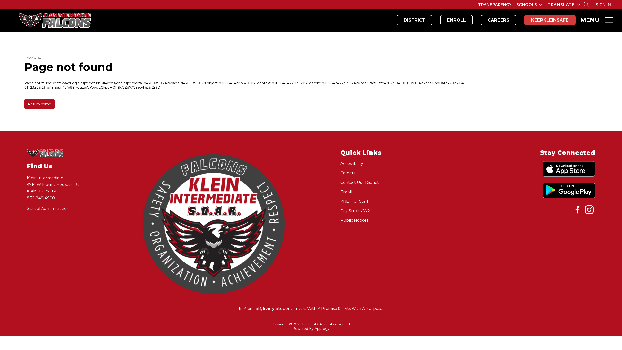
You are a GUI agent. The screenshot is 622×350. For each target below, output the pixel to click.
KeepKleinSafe (550, 20)
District (414, 20)
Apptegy (322, 328)
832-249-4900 (41, 198)
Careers (498, 20)
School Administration (48, 208)
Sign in (603, 4)
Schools (526, 4)
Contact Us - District (359, 182)
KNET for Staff (354, 201)
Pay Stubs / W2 (355, 211)
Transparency (494, 4)
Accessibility (351, 163)
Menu (589, 20)
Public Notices (354, 220)
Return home (39, 104)
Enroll (456, 20)
